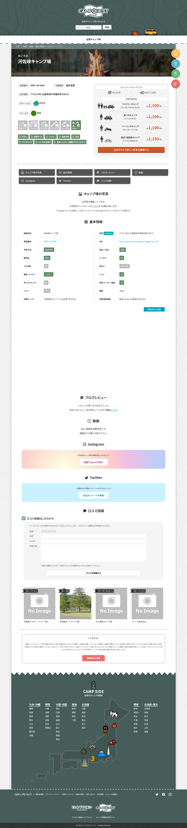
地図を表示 (108, 233)
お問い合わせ (90, 794)
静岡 (74, 712)
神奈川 (136, 712)
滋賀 (47, 720)
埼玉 (135, 716)
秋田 (146, 724)
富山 (84, 720)
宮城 (146, 720)
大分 (31, 724)
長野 (84, 712)
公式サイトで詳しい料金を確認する (131, 149)
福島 (146, 731)
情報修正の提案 (154, 309)
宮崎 (31, 727)
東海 (74, 704)
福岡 (31, 708)
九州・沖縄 (34, 704)
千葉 (135, 720)
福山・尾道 (40, 46)
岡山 (58, 708)
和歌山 (48, 727)
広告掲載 (100, 794)
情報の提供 (80, 794)
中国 (25, 46)
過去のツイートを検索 (93, 495)
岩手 (146, 716)
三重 (74, 720)
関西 (47, 704)
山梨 (84, 708)
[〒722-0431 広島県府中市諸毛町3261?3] (175, 73)
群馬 (135, 731)
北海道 (147, 708)
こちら (95, 206)
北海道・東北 (151, 704)
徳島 (58, 731)
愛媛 (58, 735)
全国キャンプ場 (93, 39)
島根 (58, 720)
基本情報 (67, 172)
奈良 (47, 724)
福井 (84, 727)
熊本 (31, 720)
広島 (31, 46)
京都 (47, 716)
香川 (58, 727)
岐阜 (74, 708)
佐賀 (31, 712)
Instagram (30, 180)
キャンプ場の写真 (33, 172)
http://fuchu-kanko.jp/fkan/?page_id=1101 (138, 241)
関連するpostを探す (93, 462)
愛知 (74, 716)
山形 (146, 727)
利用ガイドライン (68, 794)
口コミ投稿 (106, 180)
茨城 (135, 724)
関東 (136, 704)
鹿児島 (32, 731)
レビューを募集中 (111, 794)
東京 (135, 708)
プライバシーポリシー (52, 794)
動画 (141, 172)
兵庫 (47, 712)
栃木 (135, 727)
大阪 (47, 708)
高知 (58, 739)
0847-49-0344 (50, 241)
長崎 (31, 716)
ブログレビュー (108, 172)
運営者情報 (39, 794)
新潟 (84, 716)
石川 (84, 724)
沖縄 (31, 735)
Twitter (67, 180)
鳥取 (58, 716)
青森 (146, 712)
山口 (58, 724)
